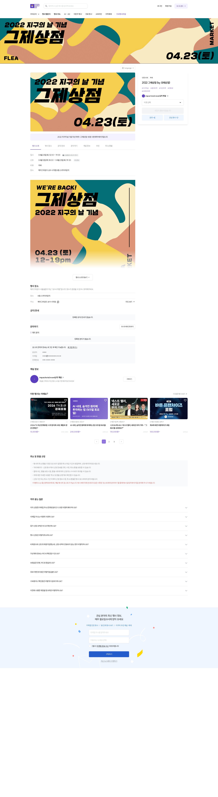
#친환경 (170, 88)
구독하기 (109, 654)
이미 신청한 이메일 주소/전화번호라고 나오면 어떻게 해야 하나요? (53, 507)
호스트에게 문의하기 (127, 327)
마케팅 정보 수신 (103, 646)
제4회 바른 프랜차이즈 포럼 (159, 425)
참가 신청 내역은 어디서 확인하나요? (43, 526)
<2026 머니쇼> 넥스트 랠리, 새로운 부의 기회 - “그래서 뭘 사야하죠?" (128, 426)
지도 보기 (129, 302)
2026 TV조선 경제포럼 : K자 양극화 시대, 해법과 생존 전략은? (48, 426)
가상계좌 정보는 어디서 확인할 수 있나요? (45, 553)
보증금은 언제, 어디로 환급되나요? (42, 563)
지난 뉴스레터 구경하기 (109, 661)
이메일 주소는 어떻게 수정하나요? (42, 517)
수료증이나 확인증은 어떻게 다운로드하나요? (46, 581)
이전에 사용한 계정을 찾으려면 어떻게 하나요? (46, 590)
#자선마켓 (162, 88)
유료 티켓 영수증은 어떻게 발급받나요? (44, 572)
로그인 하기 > (72, 347)
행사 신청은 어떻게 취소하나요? (41, 535)
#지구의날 (145, 88)
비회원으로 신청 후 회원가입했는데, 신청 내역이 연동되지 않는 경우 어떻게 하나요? (59, 544)
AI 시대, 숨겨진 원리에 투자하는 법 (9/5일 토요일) (88, 425)
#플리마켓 (154, 88)
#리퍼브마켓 (146, 91)
